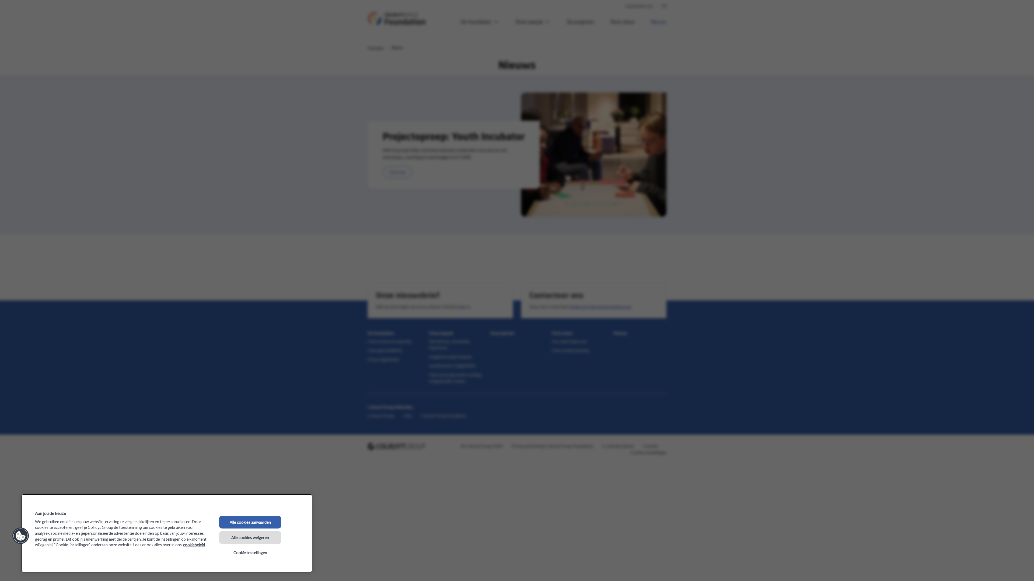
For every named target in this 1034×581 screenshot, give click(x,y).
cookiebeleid (194, 545)
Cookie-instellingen (250, 552)
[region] (167, 533)
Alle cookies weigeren (250, 537)
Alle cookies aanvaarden (250, 522)
